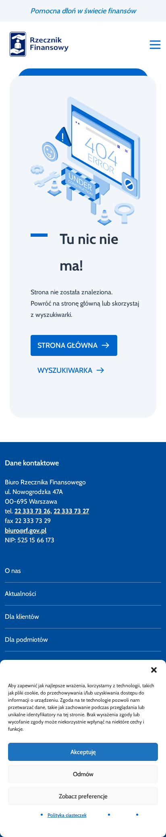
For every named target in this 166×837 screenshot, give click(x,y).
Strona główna (67, 345)
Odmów (83, 774)
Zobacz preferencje (83, 796)
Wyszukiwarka (64, 370)
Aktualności (20, 593)
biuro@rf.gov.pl (25, 530)
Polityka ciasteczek (67, 815)
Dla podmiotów (26, 639)
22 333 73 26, (33, 511)
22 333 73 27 (71, 511)
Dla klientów (22, 616)
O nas (13, 571)
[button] (154, 670)
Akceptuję (83, 752)
